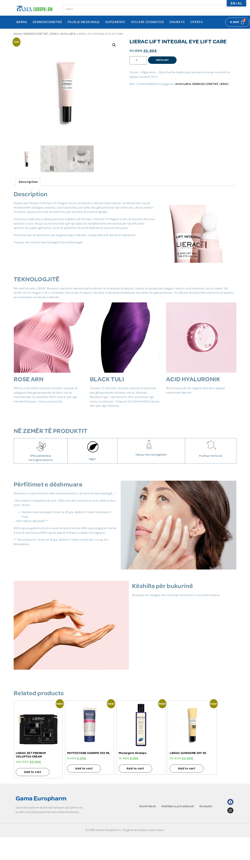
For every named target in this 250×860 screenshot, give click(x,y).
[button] (114, 45)
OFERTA (196, 22)
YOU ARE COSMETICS (147, 22)
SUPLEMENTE (115, 22)
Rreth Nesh (147, 806)
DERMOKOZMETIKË (47, 22)
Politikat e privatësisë (178, 806)
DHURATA (177, 22)
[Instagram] (230, 810)
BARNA (21, 22)
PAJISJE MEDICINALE (84, 22)
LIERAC (54, 34)
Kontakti (205, 806)
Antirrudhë (68, 34)
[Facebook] (230, 802)
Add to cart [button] (32, 772)
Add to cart (162, 60)
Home (18, 34)
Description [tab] (28, 182)
